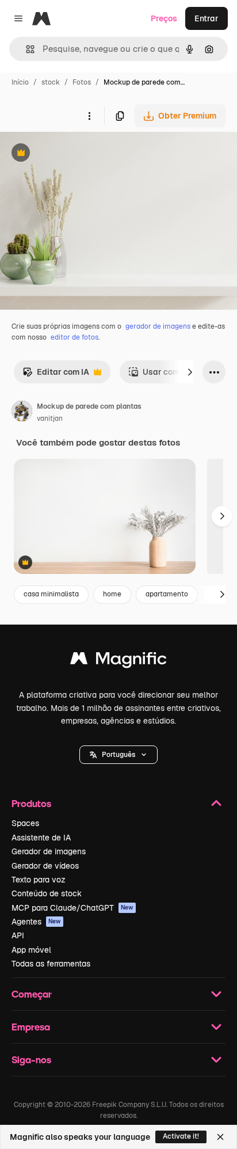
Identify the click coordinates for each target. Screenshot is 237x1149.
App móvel (31, 950)
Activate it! (181, 1136)
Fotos (81, 82)
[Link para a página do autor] (22, 413)
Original (74, 154)
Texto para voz (39, 879)
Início (20, 82)
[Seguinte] (189, 371)
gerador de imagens (157, 326)
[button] (118, 754)
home (112, 594)
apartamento (167, 594)
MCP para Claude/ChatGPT (72, 908)
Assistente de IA (41, 837)
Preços (164, 18)
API (18, 935)
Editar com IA (55, 375)
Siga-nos (31, 1059)
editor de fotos (74, 337)
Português (118, 754)
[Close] (220, 1137)
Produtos (31, 803)
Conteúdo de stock (47, 893)
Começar (32, 994)
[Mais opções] (89, 115)
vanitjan (50, 418)
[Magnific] (118, 661)
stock (50, 82)
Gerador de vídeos (45, 866)
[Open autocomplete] (25, 49)
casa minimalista (51, 594)
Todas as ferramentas (51, 963)
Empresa (31, 1027)
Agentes (36, 921)
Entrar (206, 18)
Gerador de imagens (49, 851)
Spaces (25, 823)
